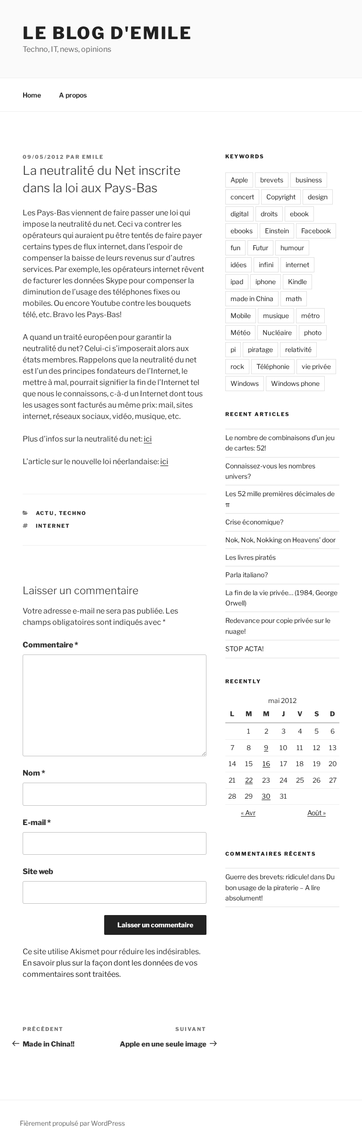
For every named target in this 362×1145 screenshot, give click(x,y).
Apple (239, 180)
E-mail (37, 822)
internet (53, 526)
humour (292, 248)
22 (249, 780)
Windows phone (295, 383)
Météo (240, 332)
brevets (271, 180)
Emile (93, 157)
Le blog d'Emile (107, 33)
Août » (316, 813)
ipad (236, 282)
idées (238, 265)
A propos (73, 95)
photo (312, 332)
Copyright (281, 197)
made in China (251, 298)
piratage (260, 349)
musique (276, 315)
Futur (260, 248)
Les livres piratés (250, 557)
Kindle (297, 282)
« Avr (248, 813)
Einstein (277, 231)
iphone (265, 282)
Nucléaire (277, 332)
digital (239, 214)
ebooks (241, 231)
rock (237, 366)
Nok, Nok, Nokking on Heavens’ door (280, 540)
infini (266, 265)
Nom (34, 773)
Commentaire (50, 644)
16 (266, 764)
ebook (299, 214)
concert (242, 197)
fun (235, 248)
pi (233, 349)
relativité (298, 349)
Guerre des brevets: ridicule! (267, 877)
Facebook (316, 231)
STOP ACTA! (244, 649)
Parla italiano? (246, 575)
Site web (38, 871)
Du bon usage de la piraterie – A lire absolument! (280, 887)
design (318, 197)
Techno (73, 513)
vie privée (316, 366)
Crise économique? (254, 522)
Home (32, 95)
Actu (45, 513)
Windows (244, 383)
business (309, 180)
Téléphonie (272, 366)
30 (266, 796)
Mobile (240, 315)
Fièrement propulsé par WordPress (72, 1123)
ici (148, 438)
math (294, 298)
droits (269, 214)
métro (310, 315)
